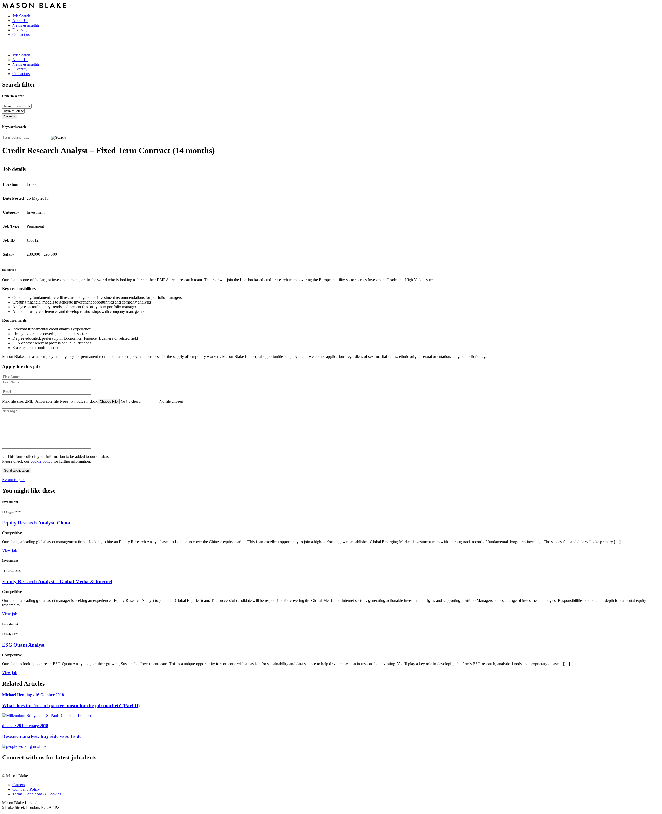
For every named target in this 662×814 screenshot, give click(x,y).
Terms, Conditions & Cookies (36, 794)
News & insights (26, 25)
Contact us (21, 34)
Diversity (19, 30)
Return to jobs (13, 479)
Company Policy (26, 789)
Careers (18, 784)
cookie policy (41, 461)
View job (9, 550)
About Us (20, 20)
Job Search (21, 16)
